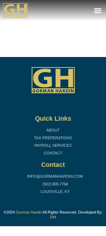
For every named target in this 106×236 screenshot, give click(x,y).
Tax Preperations (53, 138)
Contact (53, 153)
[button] (97, 11)
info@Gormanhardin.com (54, 176)
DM (53, 217)
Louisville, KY (55, 191)
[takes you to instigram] (61, 104)
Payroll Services (53, 145)
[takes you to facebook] (41, 104)
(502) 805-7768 (54, 184)
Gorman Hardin (29, 212)
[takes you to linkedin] (51, 104)
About (53, 130)
